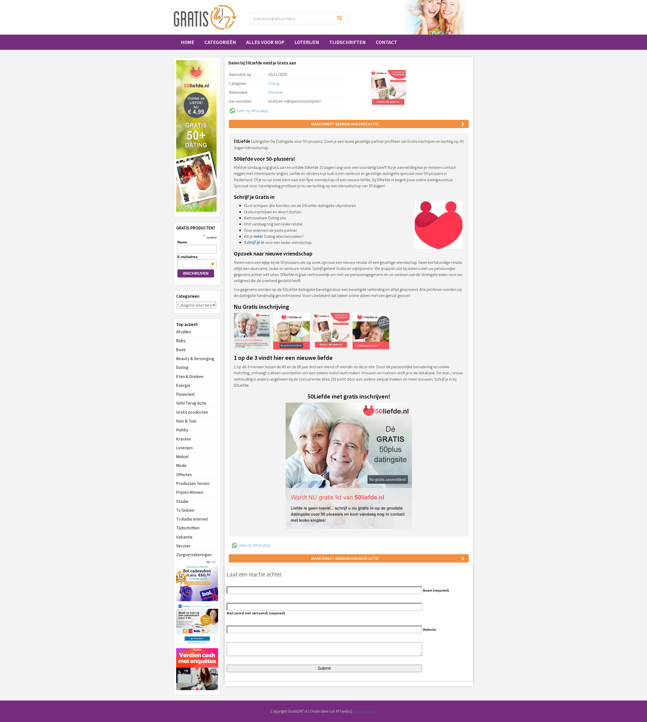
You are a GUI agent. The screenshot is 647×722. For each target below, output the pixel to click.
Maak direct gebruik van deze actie (344, 123)
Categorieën (220, 42)
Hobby (182, 430)
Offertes (184, 474)
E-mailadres (195, 257)
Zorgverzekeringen (194, 554)
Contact (386, 42)
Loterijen (306, 42)
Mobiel (182, 456)
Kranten (183, 439)
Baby (181, 340)
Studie (182, 501)
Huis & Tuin (186, 421)
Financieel (185, 394)
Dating (182, 367)
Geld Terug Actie (191, 403)
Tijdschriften (347, 42)
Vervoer (183, 546)
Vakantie (184, 537)
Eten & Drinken (189, 376)
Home (187, 42)
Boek (181, 350)
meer (258, 236)
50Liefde (275, 92)
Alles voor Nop (265, 42)
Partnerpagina (365, 711)
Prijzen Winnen (189, 492)
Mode (181, 465)
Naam (182, 242)
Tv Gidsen (185, 510)
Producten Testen (193, 483)
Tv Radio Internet (192, 519)
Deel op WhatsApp (252, 110)
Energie (183, 385)
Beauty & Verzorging (195, 358)
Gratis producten (192, 412)
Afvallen (183, 332)
